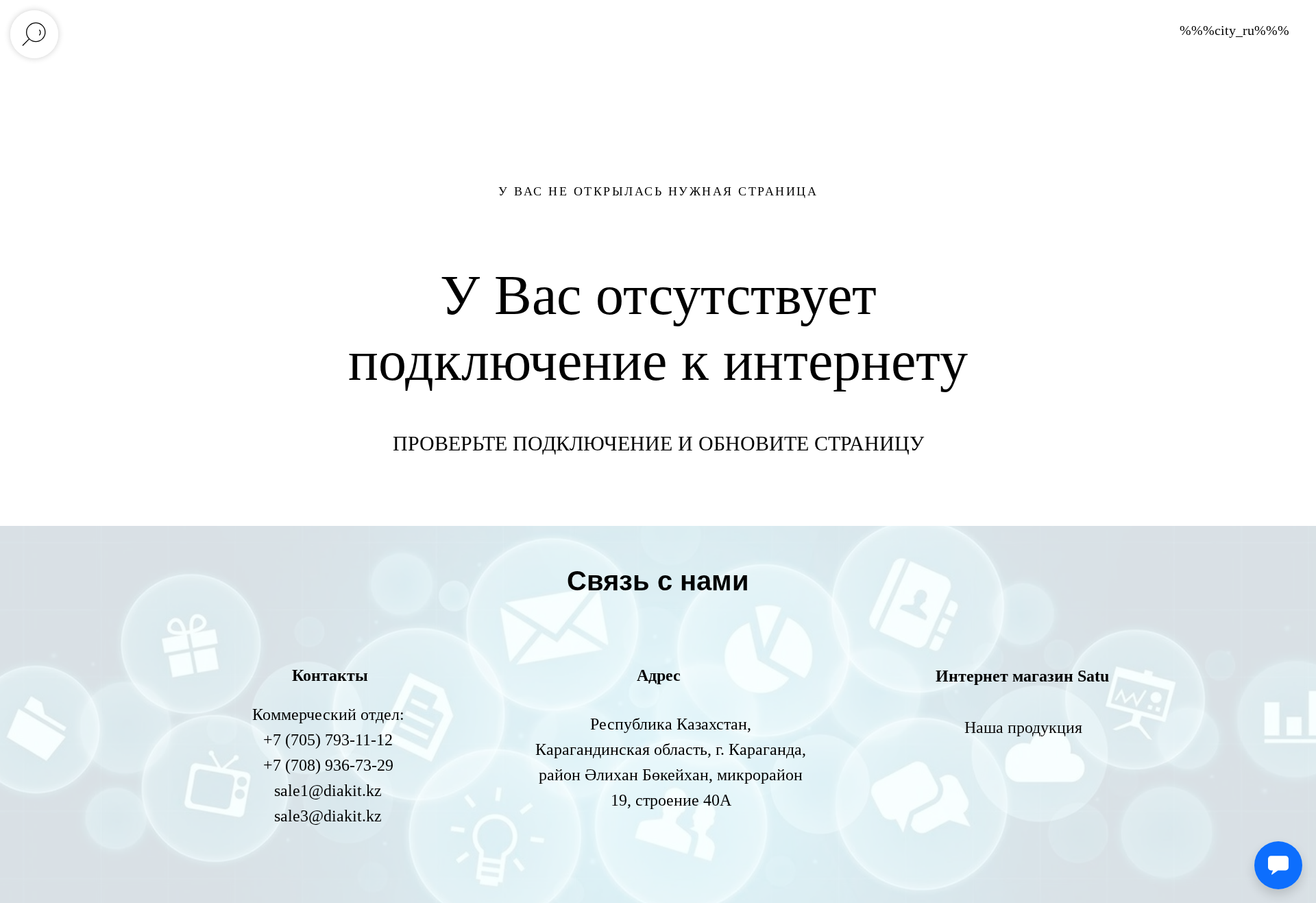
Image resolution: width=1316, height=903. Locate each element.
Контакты (330, 675)
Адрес (659, 675)
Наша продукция (1023, 727)
